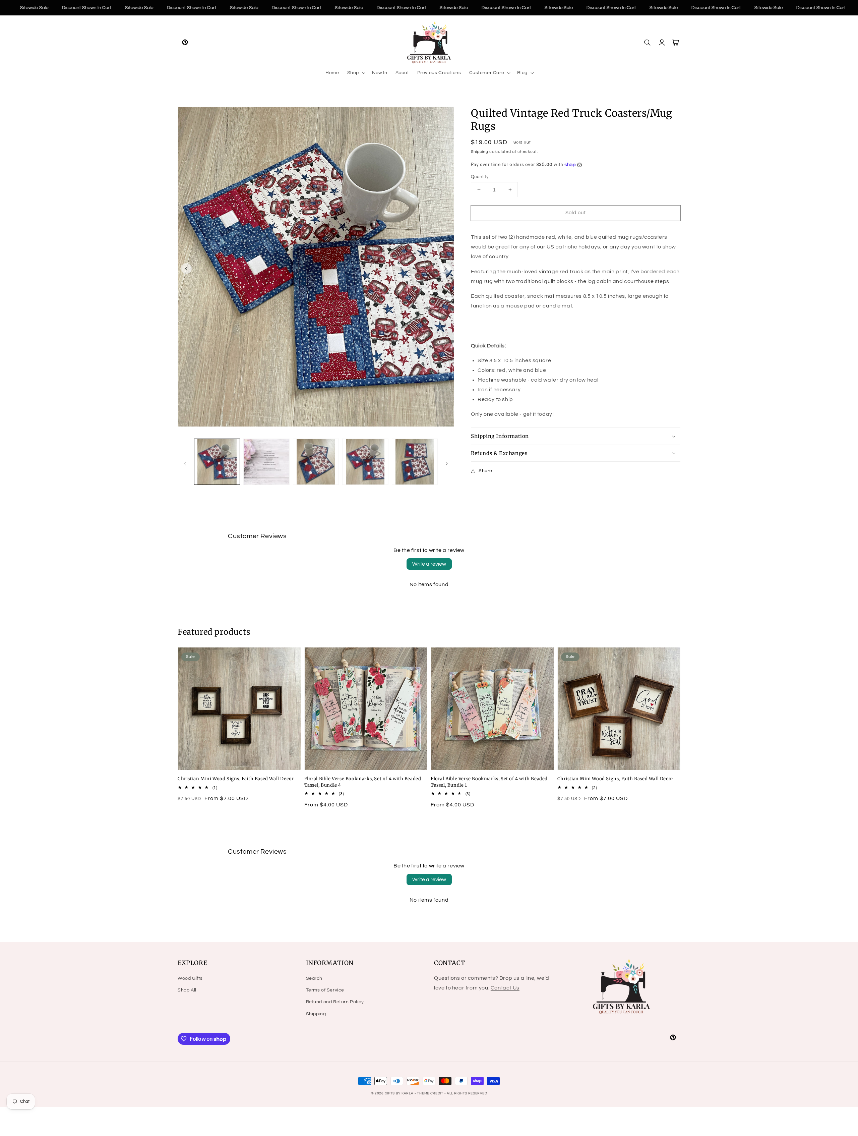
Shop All (187, 990)
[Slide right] (445, 268)
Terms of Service (325, 990)
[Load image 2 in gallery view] (266, 462)
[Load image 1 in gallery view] (217, 462)
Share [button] (485, 470)
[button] (355, 73)
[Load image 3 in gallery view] (316, 462)
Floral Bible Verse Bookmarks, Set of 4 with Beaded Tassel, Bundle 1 (489, 782)
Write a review (429, 564)
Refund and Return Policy (335, 1002)
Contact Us (505, 987)
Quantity (479, 176)
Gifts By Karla (399, 1093)
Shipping (479, 152)
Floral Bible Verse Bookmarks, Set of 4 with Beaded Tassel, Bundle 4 (362, 782)
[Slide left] (186, 268)
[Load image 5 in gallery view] (415, 462)
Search (314, 978)
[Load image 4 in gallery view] (365, 462)
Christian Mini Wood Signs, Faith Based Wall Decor (236, 779)
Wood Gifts (190, 978)
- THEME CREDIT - (431, 1093)
